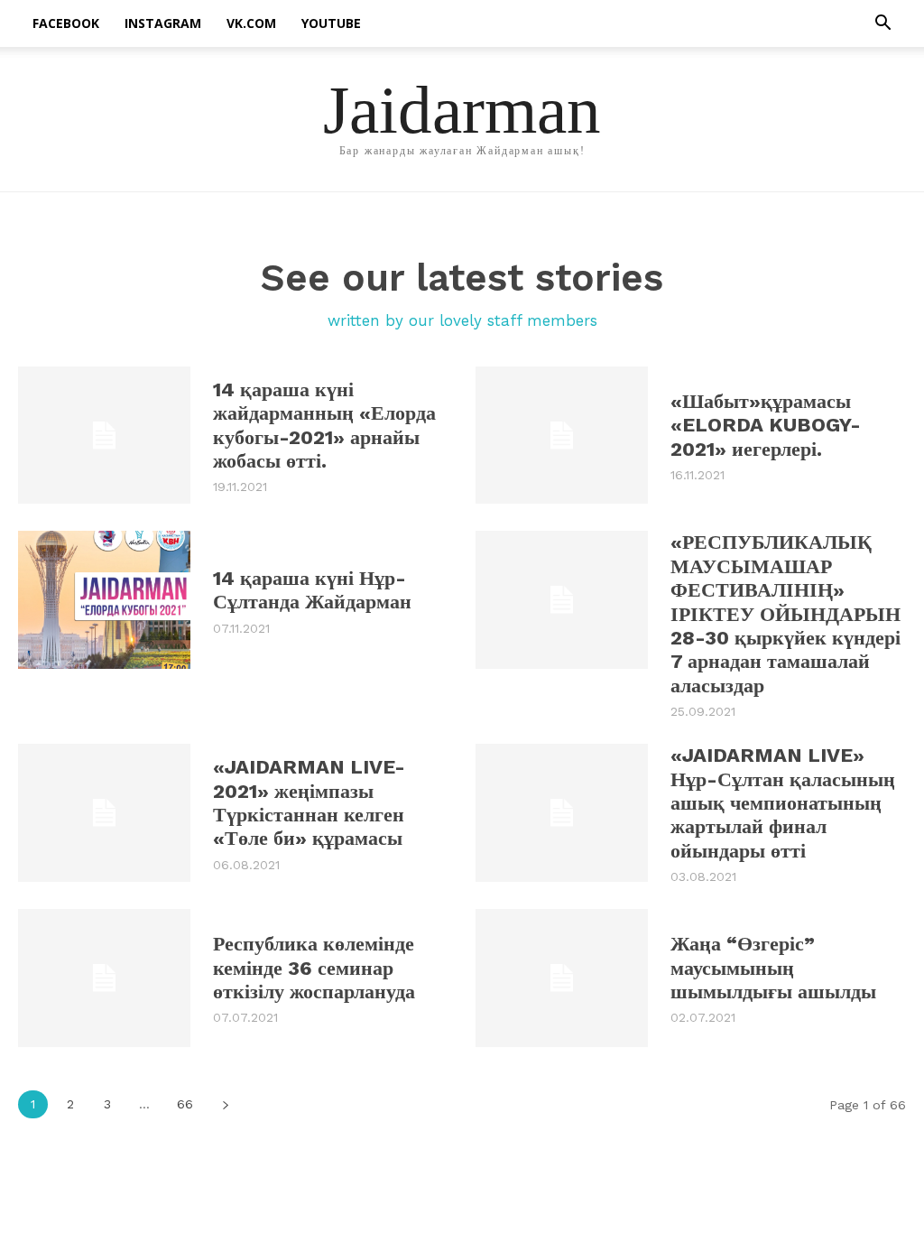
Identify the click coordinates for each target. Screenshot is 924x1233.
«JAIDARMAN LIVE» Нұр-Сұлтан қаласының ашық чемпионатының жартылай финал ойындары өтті (782, 803)
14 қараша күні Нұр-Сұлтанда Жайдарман (312, 590)
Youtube (331, 23)
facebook (65, 23)
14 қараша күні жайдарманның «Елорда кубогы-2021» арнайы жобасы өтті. (324, 425)
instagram (163, 23)
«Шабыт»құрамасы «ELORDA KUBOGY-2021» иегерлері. (765, 425)
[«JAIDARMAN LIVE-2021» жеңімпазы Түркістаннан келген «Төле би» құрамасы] (104, 813)
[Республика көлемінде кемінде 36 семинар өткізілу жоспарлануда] (104, 978)
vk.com (251, 23)
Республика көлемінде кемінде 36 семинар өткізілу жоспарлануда (314, 967)
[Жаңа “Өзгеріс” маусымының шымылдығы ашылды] (562, 978)
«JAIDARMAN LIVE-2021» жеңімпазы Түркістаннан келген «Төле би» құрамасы (309, 802)
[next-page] (225, 1104)
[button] (882, 24)
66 (185, 1104)
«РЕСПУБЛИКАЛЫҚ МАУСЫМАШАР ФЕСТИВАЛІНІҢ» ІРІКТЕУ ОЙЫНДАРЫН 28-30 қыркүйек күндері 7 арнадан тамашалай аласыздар (785, 613)
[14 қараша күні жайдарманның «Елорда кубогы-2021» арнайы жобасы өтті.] (104, 435)
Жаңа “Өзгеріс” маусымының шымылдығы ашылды (773, 967)
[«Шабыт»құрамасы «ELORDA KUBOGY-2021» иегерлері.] (562, 435)
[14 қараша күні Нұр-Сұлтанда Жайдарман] (104, 600)
